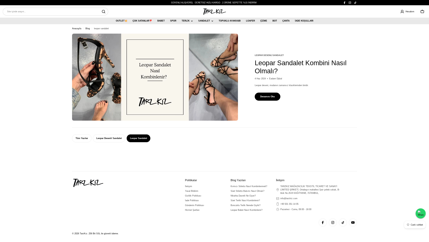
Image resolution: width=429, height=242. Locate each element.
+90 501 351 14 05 (289, 204)
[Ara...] (104, 12)
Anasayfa (76, 28)
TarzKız (83, 233)
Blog (87, 28)
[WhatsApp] (421, 213)
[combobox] (55, 12)
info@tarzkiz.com (288, 198)
